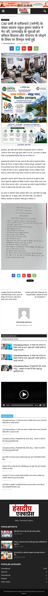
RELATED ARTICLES (9, 336)
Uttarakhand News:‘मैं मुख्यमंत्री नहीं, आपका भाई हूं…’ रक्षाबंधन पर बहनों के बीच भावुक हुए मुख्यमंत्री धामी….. (29, 368)
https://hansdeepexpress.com (24, 325)
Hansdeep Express (9, 43)
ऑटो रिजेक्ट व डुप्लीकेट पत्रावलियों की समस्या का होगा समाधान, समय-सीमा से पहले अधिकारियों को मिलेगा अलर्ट (23, 486)
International (5, 575)
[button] (45, 11)
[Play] (4, 405)
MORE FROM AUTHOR (10, 339)
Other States (5, 582)
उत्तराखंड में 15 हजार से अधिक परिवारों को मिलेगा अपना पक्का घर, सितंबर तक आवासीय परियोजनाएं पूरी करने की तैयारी (23, 477)
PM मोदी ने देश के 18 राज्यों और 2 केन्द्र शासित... (27, 531)
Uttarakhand (5, 20)
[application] (24, 394)
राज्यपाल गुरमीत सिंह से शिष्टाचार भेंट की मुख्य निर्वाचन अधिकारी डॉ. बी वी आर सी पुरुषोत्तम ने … (36, 294)
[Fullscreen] (44, 405)
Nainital (4, 578)
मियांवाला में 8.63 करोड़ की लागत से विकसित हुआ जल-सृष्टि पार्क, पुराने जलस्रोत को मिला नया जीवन (24, 467)
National (4, 572)
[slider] (22, 405)
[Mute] (40, 405)
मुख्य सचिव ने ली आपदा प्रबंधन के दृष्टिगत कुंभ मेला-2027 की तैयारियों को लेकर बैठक (23, 458)
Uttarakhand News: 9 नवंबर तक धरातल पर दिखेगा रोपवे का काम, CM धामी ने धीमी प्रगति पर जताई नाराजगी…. (29, 347)
